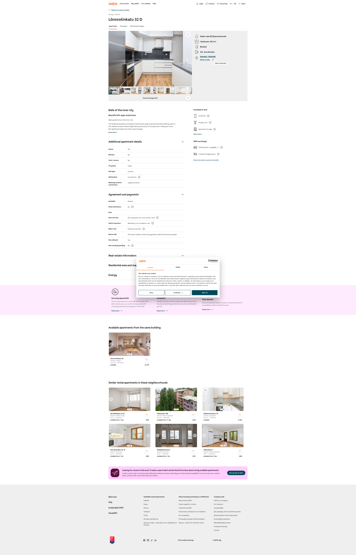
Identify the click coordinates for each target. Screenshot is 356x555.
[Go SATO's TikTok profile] (152, 540)
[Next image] (188, 98)
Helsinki (146, 500)
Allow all (204, 292)
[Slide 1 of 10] (114, 91)
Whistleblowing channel (222, 523)
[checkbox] (146, 359)
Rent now (112, 497)
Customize (177, 292)
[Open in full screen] (188, 34)
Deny (151, 292)
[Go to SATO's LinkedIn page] (155, 540)
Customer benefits (185, 508)
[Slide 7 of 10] (180, 91)
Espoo (146, 504)
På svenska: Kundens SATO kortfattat (192, 519)
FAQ (110, 502)
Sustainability (218, 508)
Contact (216, 530)
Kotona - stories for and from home (191, 523)
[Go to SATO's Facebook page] (144, 540)
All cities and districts (151, 519)
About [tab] (206, 267)
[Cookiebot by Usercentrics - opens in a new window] (209, 261)
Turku (146, 515)
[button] (208, 116)
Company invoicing (220, 526)
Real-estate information (122, 255)
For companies (184, 515)
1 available (212, 147)
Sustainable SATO (115, 508)
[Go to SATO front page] (113, 3)
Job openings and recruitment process (227, 512)
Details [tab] (178, 267)
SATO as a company (221, 500)
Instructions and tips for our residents (192, 512)
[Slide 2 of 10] (125, 91)
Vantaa (146, 508)
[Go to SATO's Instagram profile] (148, 540)
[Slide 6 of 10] (169, 91)
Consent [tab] (150, 267)
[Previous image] (111, 344)
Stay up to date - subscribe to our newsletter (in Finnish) (160, 524)
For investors (218, 504)
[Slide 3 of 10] (136, 91)
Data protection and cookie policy (225, 515)
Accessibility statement (222, 519)
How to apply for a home (187, 504)
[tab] (113, 26)
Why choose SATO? (185, 500)
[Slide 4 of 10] (147, 91)
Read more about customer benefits (206, 160)
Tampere (147, 512)
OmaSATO (112, 513)
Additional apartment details (125, 141)
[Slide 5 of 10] (158, 91)
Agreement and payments (123, 194)
